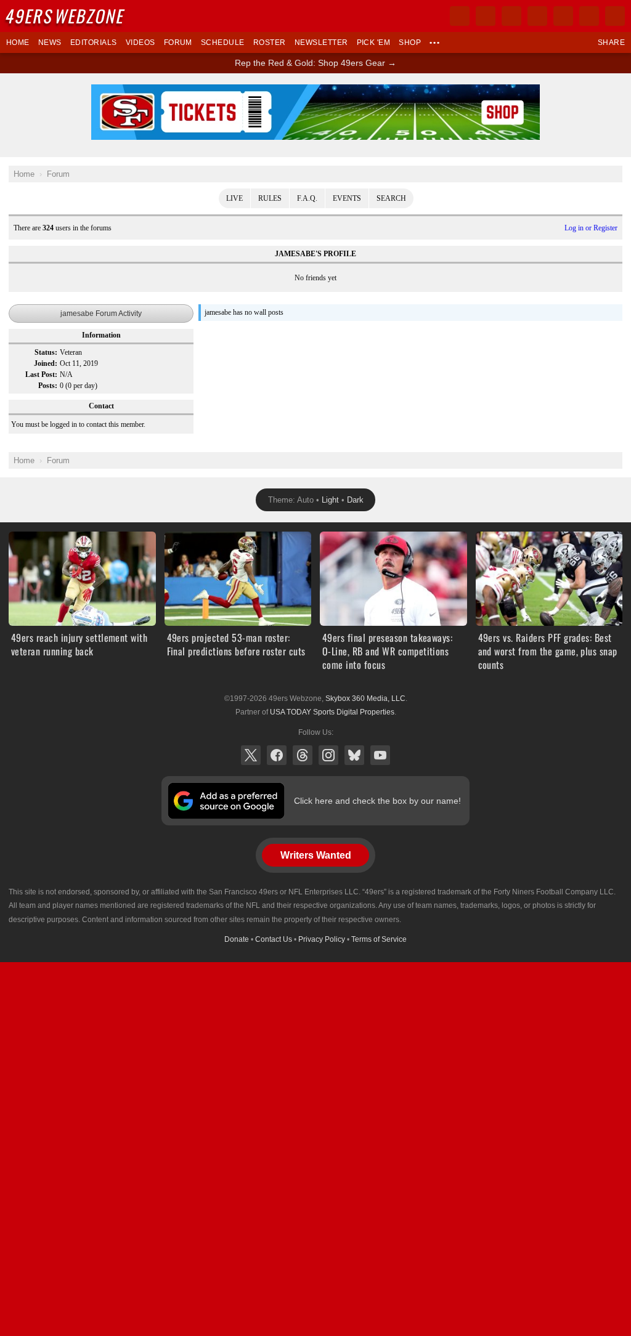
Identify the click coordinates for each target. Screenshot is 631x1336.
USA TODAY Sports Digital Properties (332, 712)
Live (234, 198)
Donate (236, 939)
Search (391, 198)
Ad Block (316, 91)
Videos (140, 42)
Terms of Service (379, 939)
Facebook (277, 755)
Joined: (45, 363)
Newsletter (321, 42)
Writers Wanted (315, 855)
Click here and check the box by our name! (377, 801)
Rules (270, 198)
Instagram (328, 755)
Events (347, 198)
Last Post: (41, 374)
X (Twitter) (251, 755)
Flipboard (563, 16)
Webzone (66, 15)
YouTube (380, 755)
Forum (178, 42)
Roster (269, 42)
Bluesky (354, 755)
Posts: (47, 385)
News (50, 42)
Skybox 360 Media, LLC (365, 698)
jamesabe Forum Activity (101, 313)
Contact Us (273, 939)
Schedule (223, 42)
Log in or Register (590, 228)
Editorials (93, 42)
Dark (355, 499)
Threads (302, 755)
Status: (46, 352)
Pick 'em (374, 42)
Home (18, 42)
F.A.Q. (307, 198)
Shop (410, 42)
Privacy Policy (321, 939)
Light (330, 499)
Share (611, 42)
